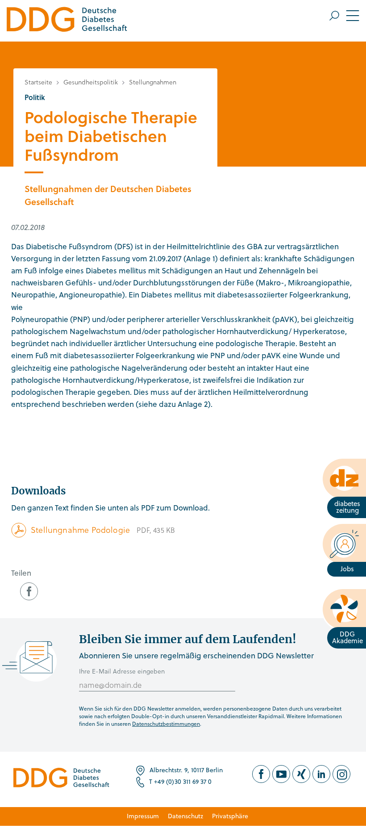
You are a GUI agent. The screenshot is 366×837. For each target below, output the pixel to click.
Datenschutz (185, 815)
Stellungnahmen (152, 82)
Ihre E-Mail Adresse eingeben (122, 671)
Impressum (143, 815)
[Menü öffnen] (344, 16)
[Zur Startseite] (67, 21)
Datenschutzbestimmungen (166, 724)
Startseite (38, 82)
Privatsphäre (230, 815)
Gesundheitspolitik (90, 82)
